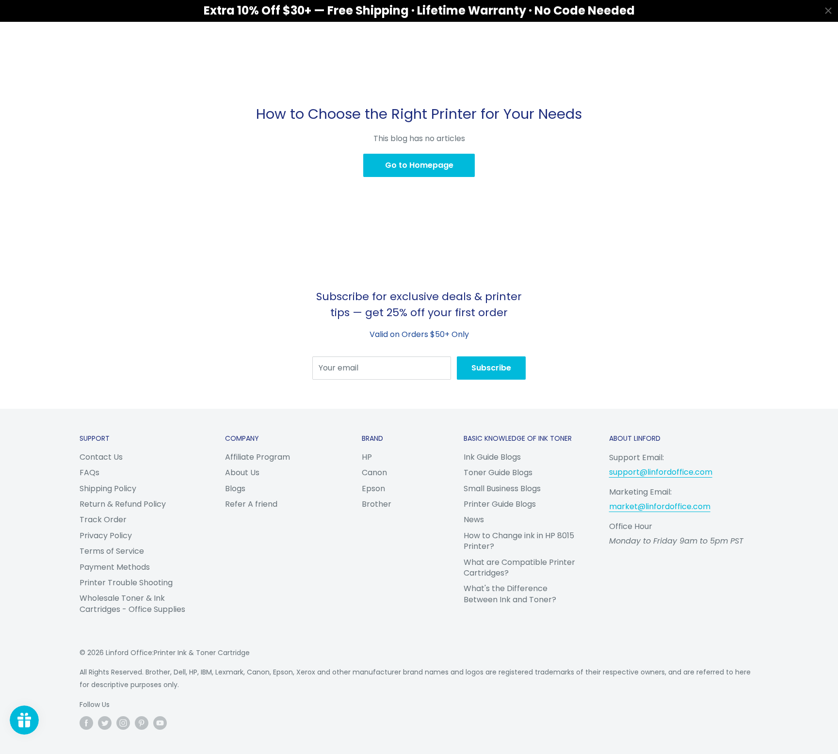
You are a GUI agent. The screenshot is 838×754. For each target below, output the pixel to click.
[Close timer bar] (828, 11)
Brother (376, 504)
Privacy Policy (106, 535)
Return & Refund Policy (123, 504)
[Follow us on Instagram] (123, 723)
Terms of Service (112, 551)
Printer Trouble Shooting (126, 582)
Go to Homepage (419, 165)
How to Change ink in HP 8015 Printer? (519, 541)
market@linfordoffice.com (659, 506)
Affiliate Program (257, 457)
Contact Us (101, 457)
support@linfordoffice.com (660, 472)
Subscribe (491, 367)
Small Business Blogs (502, 488)
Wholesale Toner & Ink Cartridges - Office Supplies (132, 603)
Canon (374, 472)
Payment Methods (115, 567)
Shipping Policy (108, 488)
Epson (373, 488)
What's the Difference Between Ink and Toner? (510, 594)
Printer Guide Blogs (500, 504)
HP (367, 457)
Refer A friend (251, 504)
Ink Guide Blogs (492, 457)
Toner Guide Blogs (498, 472)
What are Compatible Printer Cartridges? (519, 567)
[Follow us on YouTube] (160, 723)
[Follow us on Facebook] (86, 723)
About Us (242, 472)
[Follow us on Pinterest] (141, 723)
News (474, 519)
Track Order (103, 519)
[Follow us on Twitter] (105, 723)
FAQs (89, 472)
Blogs (235, 488)
